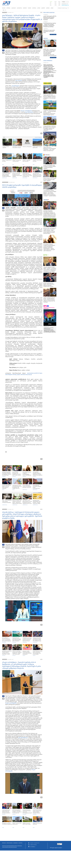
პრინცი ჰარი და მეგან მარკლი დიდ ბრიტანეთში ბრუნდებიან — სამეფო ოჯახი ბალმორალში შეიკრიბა (17, 653)
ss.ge (3, 827)
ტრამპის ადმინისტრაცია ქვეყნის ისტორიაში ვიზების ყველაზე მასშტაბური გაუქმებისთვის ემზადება (6, 487)
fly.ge (3, 164)
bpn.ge (51, 1)
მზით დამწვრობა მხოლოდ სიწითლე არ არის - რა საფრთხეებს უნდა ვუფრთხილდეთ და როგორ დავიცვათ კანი (6, 639)
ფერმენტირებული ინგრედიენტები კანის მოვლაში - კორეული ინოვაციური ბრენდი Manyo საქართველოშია (37, 502)
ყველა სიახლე (52, 34)
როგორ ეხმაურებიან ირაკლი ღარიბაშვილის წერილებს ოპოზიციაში (27, 486)
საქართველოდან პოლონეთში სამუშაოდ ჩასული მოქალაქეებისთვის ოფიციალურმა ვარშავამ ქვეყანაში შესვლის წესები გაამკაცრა (37, 488)
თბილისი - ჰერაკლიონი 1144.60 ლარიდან (16, 161)
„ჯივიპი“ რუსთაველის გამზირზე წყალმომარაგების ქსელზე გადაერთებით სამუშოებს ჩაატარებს (49, 18)
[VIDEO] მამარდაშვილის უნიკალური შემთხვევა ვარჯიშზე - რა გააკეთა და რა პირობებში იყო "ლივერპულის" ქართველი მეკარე (17, 812)
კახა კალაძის (19, 80)
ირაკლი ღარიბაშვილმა (11, 703)
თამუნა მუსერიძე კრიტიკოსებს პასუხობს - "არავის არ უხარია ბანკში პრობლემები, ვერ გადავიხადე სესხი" (27, 175)
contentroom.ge (4, 504)
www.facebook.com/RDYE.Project (34, 373)
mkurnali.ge (4, 642)
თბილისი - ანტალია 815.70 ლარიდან (6, 161)
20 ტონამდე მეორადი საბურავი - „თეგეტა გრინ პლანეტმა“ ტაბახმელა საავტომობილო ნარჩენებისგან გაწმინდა (49, 25)
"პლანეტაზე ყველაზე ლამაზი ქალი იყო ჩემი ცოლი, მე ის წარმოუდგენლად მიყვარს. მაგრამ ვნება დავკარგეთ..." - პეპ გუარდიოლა (27, 812)
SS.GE (4, 137)
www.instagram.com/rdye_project (12, 374)
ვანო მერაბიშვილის (23, 737)
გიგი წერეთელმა (29, 112)
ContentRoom (40, 492)
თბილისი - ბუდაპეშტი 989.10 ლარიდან (26, 161)
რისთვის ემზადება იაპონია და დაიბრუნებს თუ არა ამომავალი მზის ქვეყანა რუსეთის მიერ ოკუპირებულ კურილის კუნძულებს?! (49, 128)
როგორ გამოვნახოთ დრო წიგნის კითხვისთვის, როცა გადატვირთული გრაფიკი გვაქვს (37, 653)
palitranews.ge (25, 489)
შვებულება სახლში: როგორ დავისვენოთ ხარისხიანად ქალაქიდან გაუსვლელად (27, 653)
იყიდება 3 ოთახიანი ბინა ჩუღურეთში (37, 824)
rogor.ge (24, 655)
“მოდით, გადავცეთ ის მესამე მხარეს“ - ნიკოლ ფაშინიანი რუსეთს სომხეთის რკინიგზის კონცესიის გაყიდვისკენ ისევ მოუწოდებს (49, 299)
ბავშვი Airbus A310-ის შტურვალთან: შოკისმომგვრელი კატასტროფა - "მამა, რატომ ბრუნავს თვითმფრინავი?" (49, 149)
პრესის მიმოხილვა (47, 60)
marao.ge (3, 655)
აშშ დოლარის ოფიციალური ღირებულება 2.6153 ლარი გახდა (49, 31)
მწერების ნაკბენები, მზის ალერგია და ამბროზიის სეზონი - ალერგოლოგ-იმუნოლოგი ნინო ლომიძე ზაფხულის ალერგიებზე (17, 502)
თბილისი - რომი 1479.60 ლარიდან (37, 161)
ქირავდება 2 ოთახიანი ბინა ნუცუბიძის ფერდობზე (7, 824)
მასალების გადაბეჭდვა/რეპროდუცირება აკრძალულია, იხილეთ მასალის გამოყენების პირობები (12, 846)
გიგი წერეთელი (15, 85)
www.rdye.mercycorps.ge (26, 374)
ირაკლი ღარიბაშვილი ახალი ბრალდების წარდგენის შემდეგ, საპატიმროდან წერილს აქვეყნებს (6, 175)
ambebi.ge (3, 476)
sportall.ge (3, 814)
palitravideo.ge (4, 177)
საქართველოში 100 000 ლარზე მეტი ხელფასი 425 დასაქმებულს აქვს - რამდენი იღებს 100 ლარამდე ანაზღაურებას (17, 487)
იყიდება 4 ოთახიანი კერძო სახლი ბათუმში (27, 824)
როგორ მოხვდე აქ (38, 137)
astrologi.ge (24, 814)
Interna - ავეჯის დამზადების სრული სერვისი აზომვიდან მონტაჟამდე (7, 501)
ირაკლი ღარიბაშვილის (26, 110)
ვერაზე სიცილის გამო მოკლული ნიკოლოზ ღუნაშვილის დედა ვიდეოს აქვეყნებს (17, 175)
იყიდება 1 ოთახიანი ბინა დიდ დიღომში (16, 824)
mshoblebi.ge (25, 642)
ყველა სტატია (52, 57)
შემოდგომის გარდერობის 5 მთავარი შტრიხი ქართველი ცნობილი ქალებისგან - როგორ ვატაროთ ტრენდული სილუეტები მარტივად (7, 654)
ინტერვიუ (45, 38)
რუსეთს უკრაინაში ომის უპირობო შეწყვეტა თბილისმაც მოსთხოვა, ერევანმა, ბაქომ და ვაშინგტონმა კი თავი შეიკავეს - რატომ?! (49, 97)
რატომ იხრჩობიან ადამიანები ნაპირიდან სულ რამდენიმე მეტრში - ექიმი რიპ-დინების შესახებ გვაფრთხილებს (16, 639)
